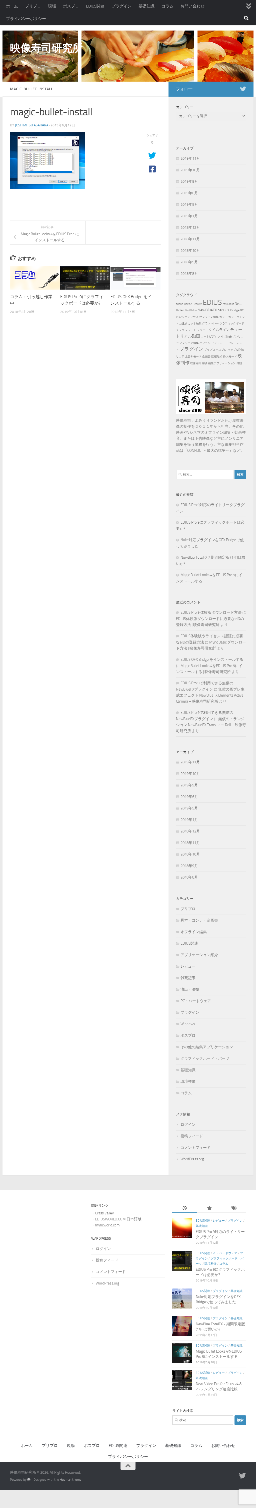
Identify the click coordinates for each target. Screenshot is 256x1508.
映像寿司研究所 (46, 48)
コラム (168, 6)
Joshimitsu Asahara (31, 125)
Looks (230, 304)
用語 (205, 363)
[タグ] (234, 1208)
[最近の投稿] (184, 1208)
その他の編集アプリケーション (206, 1047)
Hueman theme (71, 1479)
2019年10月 (190, 170)
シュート (190, 330)
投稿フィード (191, 1136)
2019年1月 (189, 216)
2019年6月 (189, 193)
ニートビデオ (209, 336)
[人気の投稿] (209, 1208)
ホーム (12, 6)
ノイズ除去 (225, 336)
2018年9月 (189, 262)
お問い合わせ (192, 6)
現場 (52, 6)
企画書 (206, 356)
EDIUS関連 (95, 6)
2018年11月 (190, 239)
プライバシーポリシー (26, 18)
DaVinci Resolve (193, 304)
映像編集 (195, 363)
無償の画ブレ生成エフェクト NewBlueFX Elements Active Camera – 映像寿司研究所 (210, 695)
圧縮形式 (216, 356)
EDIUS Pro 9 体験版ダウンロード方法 (211, 612)
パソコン (205, 343)
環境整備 (188, 1081)
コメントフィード (195, 1147)
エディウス (191, 317)
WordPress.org (192, 1159)
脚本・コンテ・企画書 (199, 920)
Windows (187, 1024)
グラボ (180, 330)
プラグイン (122, 6)
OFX (220, 310)
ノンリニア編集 (189, 343)
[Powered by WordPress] (28, 1479)
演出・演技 (189, 989)
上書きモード (193, 356)
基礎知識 (146, 6)
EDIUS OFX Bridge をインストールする (211, 659)
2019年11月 (190, 158)
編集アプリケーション (222, 363)
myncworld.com (107, 1225)
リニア (180, 356)
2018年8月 (189, 273)
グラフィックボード (232, 323)
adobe (179, 304)
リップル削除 (236, 349)
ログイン (188, 1124)
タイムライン (219, 330)
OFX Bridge (231, 310)
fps (224, 304)
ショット (202, 330)
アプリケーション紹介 (199, 955)
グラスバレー (210, 323)
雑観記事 (188, 978)
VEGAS (180, 317)
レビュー (188, 966)
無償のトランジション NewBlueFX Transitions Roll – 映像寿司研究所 (211, 725)
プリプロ (33, 6)
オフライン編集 (208, 317)
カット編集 (195, 323)
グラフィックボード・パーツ (204, 1058)
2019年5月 (189, 204)
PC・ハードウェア (195, 1001)
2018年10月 (190, 250)
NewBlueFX (207, 310)
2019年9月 (189, 181)
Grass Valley (104, 1213)
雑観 (239, 363)
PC (242, 310)
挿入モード (230, 356)
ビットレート (219, 343)
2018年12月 (190, 227)
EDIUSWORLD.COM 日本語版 (118, 1219)
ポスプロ (71, 6)
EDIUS (212, 302)
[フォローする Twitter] (243, 89)
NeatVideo (191, 310)
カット (223, 317)
